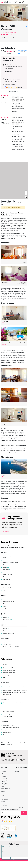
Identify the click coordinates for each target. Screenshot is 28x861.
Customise (6, 858)
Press (2, 786)
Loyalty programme (5, 788)
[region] (14, 180)
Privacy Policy (4, 799)
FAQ (2, 773)
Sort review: (4, 91)
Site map (3, 775)
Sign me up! (24, 812)
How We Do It (5, 531)
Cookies (3, 801)
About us (3, 770)
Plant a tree (4, 783)
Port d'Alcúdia (5, 32)
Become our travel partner (5, 790)
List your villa (4, 778)
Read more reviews (6, 155)
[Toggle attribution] (26, 197)
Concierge (3, 776)
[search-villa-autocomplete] (17, 2)
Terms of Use (4, 798)
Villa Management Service (5, 780)
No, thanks (15, 858)
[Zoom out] (26, 194)
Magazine (3, 784)
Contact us (3, 771)
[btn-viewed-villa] (19, 2)
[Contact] (15, 2)
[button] (14, 214)
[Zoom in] (26, 192)
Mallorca (17, 771)
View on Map (13, 32)
